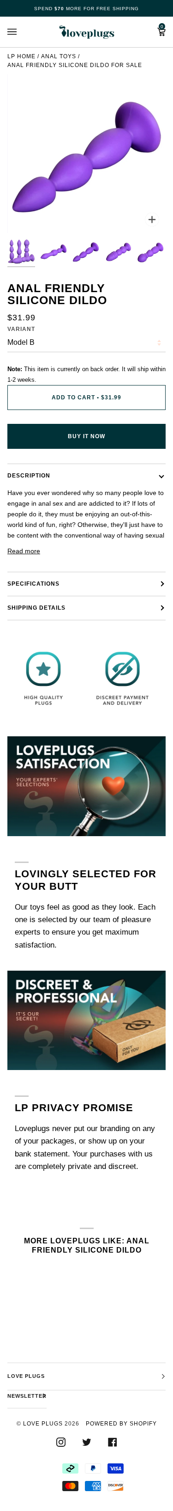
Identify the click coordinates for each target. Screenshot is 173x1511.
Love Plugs (43, 1423)
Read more (23, 551)
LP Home (21, 56)
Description (28, 475)
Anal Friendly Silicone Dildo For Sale (74, 65)
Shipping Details (36, 608)
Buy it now (86, 436)
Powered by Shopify (121, 1423)
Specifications (33, 584)
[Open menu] (21, 32)
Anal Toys (58, 56)
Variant (21, 329)
